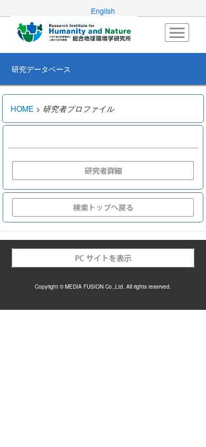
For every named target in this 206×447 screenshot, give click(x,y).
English (103, 10)
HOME (22, 108)
